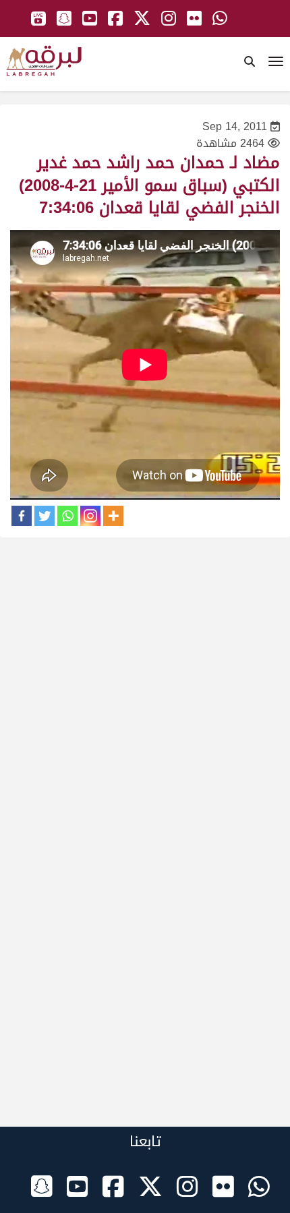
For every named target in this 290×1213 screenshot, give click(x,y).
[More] (113, 516)
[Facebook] (21, 516)
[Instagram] (90, 516)
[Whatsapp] (67, 516)
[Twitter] (44, 516)
